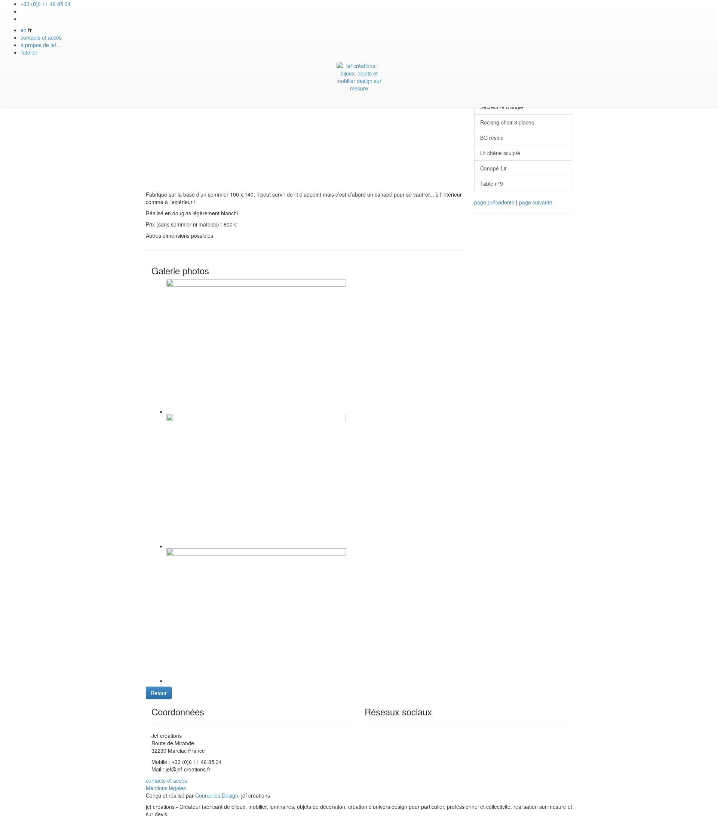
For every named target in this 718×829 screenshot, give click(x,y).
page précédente (494, 202)
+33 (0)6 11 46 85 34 (46, 3)
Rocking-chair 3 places (507, 122)
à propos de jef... (41, 45)
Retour (159, 693)
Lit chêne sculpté (500, 153)
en (24, 30)
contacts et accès (41, 37)
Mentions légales (166, 788)
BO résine (492, 137)
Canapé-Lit (493, 168)
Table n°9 (491, 183)
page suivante (535, 202)
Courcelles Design (216, 795)
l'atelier (29, 52)
